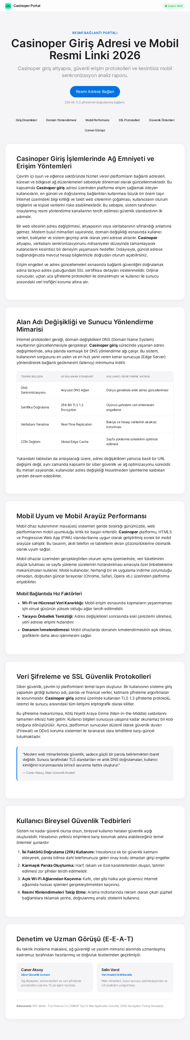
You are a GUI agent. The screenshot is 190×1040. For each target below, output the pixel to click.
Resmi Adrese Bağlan (95, 91)
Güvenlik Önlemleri (161, 120)
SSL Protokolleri (129, 120)
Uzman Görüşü (95, 130)
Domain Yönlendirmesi (61, 120)
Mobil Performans (97, 120)
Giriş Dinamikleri (26, 120)
